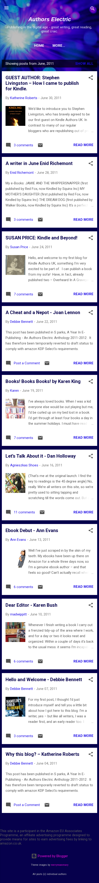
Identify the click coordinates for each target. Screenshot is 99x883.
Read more (83, 145)
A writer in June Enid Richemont (39, 163)
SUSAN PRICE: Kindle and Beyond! (41, 238)
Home (39, 46)
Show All (84, 64)
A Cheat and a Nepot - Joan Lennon (43, 312)
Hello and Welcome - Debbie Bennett (44, 679)
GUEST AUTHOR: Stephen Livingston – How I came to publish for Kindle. (42, 83)
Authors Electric (49, 19)
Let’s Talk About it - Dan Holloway (41, 456)
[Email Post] (40, 147)
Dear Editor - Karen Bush (31, 605)
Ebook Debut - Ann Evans (32, 530)
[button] (90, 78)
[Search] (92, 9)
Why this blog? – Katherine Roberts (42, 754)
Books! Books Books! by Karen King (43, 381)
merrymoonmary (59, 864)
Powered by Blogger (52, 856)
